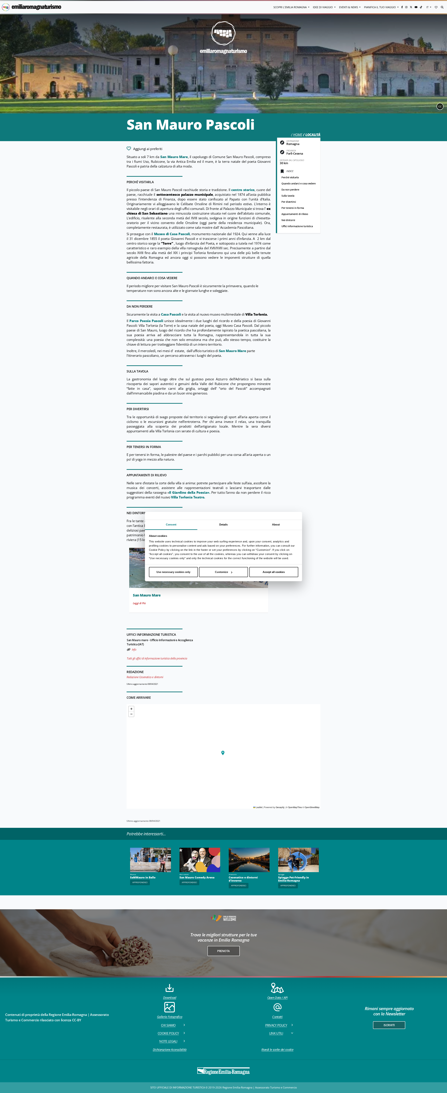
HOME (297, 134)
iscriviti (389, 1025)
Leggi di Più (139, 603)
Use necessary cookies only (173, 571)
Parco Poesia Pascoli (146, 321)
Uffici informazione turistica (297, 226)
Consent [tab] (171, 524)
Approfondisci (140, 882)
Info (134, 649)
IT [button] (427, 7)
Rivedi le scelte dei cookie (277, 1049)
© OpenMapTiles (294, 807)
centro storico (243, 190)
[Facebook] (402, 7)
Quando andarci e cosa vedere (298, 183)
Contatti (277, 1017)
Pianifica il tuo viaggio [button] (380, 7)
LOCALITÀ (312, 134)
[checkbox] (144, 148)
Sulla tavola (287, 195)
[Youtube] (416, 7)
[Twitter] (411, 7)
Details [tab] (223, 524)
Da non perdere (290, 189)
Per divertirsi (288, 201)
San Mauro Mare (174, 157)
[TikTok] (421, 7)
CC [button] (440, 106)
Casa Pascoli (171, 314)
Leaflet (258, 807)
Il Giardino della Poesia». (189, 492)
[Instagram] (406, 7)
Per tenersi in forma (292, 208)
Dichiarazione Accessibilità (169, 1049)
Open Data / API (277, 997)
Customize (221, 571)
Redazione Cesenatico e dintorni (145, 677)
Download (169, 997)
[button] (436, 7)
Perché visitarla (290, 177)
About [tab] (276, 524)
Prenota (223, 951)
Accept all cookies (274, 571)
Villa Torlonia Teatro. (188, 497)
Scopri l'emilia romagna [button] (290, 7)
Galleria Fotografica (169, 1017)
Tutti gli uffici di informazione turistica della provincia (157, 658)
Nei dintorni (288, 220)
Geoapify (280, 807)
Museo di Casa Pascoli (172, 234)
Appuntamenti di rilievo (294, 214)
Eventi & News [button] (349, 7)
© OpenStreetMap (311, 807)
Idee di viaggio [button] (323, 7)
